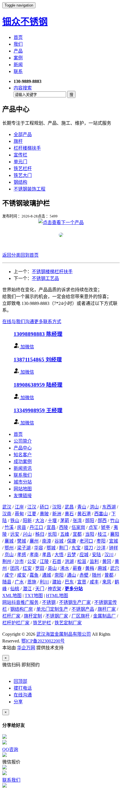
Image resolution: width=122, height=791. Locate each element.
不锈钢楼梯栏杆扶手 (52, 271)
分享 (18, 701)
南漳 (46, 541)
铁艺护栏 (42, 622)
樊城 (21, 541)
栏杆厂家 (11, 616)
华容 (38, 547)
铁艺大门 (23, 175)
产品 (18, 51)
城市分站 (23, 482)
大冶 (39, 520)
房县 (21, 527)
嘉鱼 (34, 575)
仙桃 (14, 588)
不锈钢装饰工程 (29, 189)
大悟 (59, 554)
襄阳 (114, 534)
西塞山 (101, 513)
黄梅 (89, 568)
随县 (6, 581)
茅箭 (64, 520)
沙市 (19, 561)
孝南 (34, 554)
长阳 (52, 534)
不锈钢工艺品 (45, 278)
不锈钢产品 (82, 609)
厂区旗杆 (80, 616)
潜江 (27, 588)
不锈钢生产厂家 (75, 602)
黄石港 (84, 513)
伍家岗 (78, 527)
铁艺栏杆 (23, 168)
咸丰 (94, 581)
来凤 (106, 581)
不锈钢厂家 (56, 616)
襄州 (34, 541)
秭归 (39, 534)
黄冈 (106, 561)
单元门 (20, 161)
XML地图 (12, 595)
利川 (44, 581)
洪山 (94, 507)
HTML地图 (57, 595)
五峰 (64, 534)
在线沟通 (23, 694)
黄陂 (44, 513)
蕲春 (77, 568)
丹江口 (36, 527)
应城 (84, 554)
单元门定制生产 (52, 609)
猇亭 (105, 527)
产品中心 (23, 447)
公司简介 (23, 441)
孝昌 (46, 554)
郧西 (102, 520)
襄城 (9, 541)
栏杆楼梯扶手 (27, 148)
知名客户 (23, 454)
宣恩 (81, 581)
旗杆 (18, 141)
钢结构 (20, 182)
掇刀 (88, 547)
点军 (93, 527)
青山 (81, 507)
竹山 (114, 520)
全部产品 (23, 134)
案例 (18, 57)
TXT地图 (34, 595)
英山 (52, 568)
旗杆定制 (33, 616)
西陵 (63, 527)
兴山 (27, 534)
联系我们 (23, 475)
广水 (19, 581)
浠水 (64, 568)
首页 (18, 37)
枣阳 (101, 541)
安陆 (96, 554)
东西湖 (109, 507)
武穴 (114, 568)
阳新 (27, 520)
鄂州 (9, 547)
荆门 (63, 547)
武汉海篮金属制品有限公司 (63, 634)
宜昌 (51, 527)
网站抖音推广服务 (20, 602)
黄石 (69, 513)
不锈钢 (49, 602)
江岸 (19, 507)
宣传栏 (20, 154)
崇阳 (59, 575)
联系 (18, 71)
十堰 (52, 520)
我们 (18, 44)
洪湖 (69, 561)
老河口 (86, 541)
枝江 (102, 534)
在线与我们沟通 (18, 321)
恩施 (31, 581)
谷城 (59, 541)
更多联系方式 (47, 321)
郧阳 (89, 520)
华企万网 (26, 647)
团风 (14, 568)
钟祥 (113, 547)
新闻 (18, 64)
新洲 (56, 513)
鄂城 (51, 547)
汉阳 (56, 507)
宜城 (113, 541)
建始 (56, 581)
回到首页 (29, 255)
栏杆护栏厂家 (16, 622)
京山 (9, 554)
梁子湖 (24, 547)
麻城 (102, 568)
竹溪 (9, 527)
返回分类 (11, 255)
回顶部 (20, 681)
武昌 (69, 507)
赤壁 (84, 575)
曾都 (108, 575)
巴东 (69, 581)
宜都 (77, 534)
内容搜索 (23, 87)
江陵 (44, 561)
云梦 (71, 554)
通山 (71, 575)
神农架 (54, 588)
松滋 (81, 561)
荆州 (6, 561)
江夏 (31, 513)
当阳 (89, 534)
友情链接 (23, 495)
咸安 (21, 575)
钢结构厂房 (21, 609)
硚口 (44, 507)
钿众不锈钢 (25, 21)
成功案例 (23, 461)
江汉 (31, 507)
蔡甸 (19, 513)
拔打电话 (23, 688)
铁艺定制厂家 (68, 622)
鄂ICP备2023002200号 (43, 641)
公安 (31, 561)
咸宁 (9, 575)
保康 (71, 541)
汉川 (108, 554)
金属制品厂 (104, 616)
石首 (56, 561)
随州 (96, 575)
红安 (27, 568)
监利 (94, 561)
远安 (14, 534)
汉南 (6, 513)
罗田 (39, 568)
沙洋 (101, 547)
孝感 (21, 554)
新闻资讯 (23, 468)
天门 (39, 588)
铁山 (14, 520)
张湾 (77, 520)
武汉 (6, 507)
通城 (46, 575)
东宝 (76, 547)
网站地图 (23, 488)
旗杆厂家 (107, 609)
